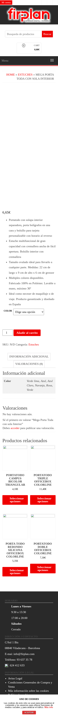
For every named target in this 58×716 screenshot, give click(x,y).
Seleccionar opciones (17, 500)
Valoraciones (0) (29, 363)
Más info (48, 707)
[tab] (29, 356)
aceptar (29, 712)
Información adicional (29, 356)
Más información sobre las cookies (28, 690)
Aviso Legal (15, 678)
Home (10, 74)
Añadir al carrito (27, 332)
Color (8, 311)
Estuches (25, 74)
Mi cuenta (6, 2)
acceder (15, 428)
